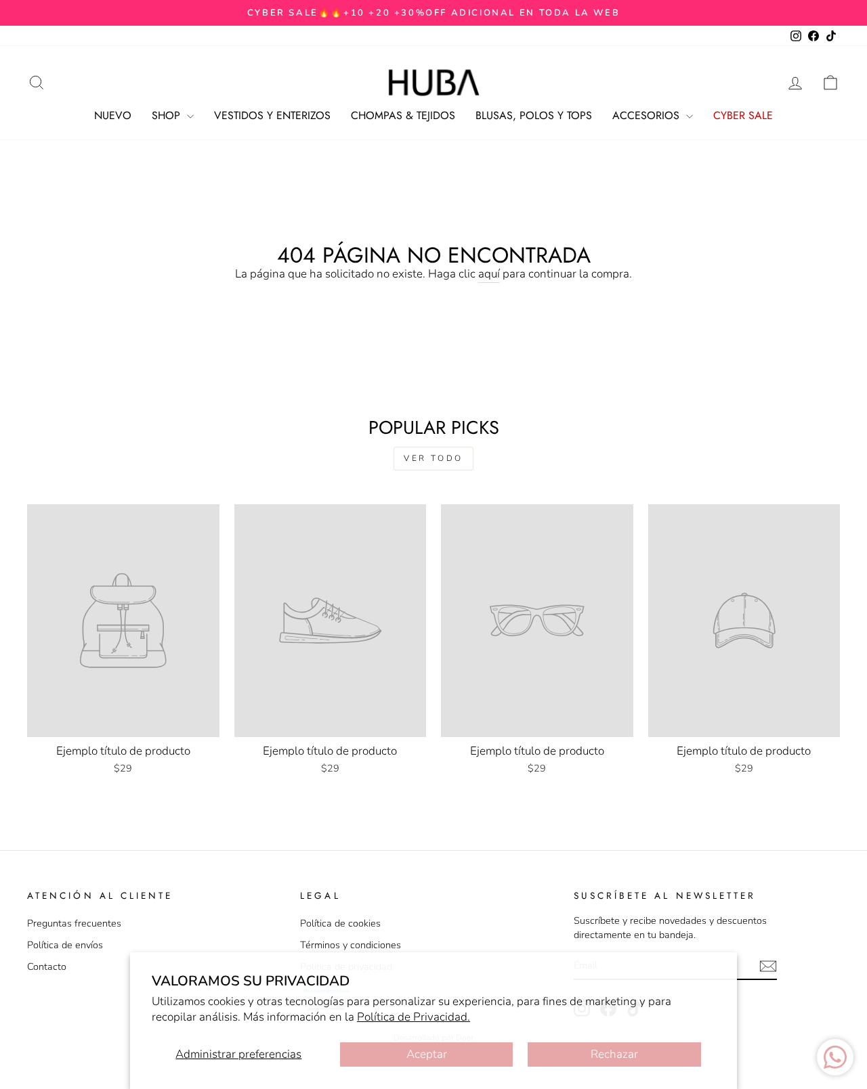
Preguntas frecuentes (74, 923)
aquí (489, 274)
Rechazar (614, 1054)
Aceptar (426, 1054)
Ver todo (433, 458)
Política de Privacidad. (413, 1017)
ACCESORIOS (647, 115)
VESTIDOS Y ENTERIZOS (272, 115)
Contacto (46, 966)
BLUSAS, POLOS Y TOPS (533, 115)
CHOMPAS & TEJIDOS (403, 115)
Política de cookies (340, 923)
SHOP (168, 115)
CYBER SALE (743, 115)
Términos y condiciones (350, 945)
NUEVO (112, 115)
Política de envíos (65, 945)
